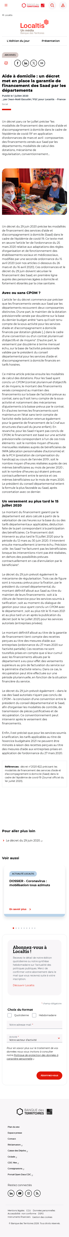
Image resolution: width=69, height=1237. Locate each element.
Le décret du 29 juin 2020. (23, 840)
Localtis (8, 15)
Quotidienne (21, 1015)
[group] (34, 191)
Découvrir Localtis (23, 985)
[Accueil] (33, 5)
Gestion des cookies (42, 1217)
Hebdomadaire (47, 1015)
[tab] (13, 928)
